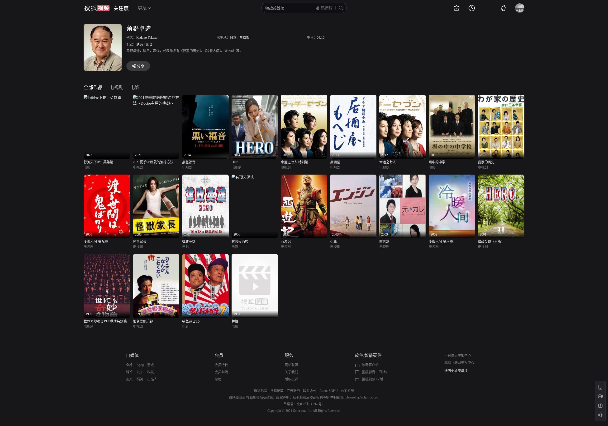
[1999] (107, 257)
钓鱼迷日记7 (191, 321)
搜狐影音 (368, 372)
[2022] (102, 98)
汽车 (140, 372)
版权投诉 (291, 379)
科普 (129, 372)
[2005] (353, 177)
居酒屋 (335, 162)
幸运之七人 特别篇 (294, 162)
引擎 (333, 241)
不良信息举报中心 (457, 355)
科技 (150, 372)
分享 (140, 66)
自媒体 (132, 355)
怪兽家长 (139, 241)
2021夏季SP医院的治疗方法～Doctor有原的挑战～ (155, 162)
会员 (219, 355)
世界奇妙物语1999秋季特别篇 (105, 321)
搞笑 (140, 379)
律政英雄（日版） (491, 241)
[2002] (452, 177)
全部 (129, 365)
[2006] (243, 177)
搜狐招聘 (277, 391)
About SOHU (328, 391)
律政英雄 (188, 241)
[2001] (501, 177)
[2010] (452, 98)
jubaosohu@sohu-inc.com (362, 397)
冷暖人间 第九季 (96, 241)
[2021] (156, 98)
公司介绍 (347, 391)
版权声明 (283, 397)
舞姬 (235, 321)
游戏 (150, 365)
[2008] (107, 177)
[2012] (402, 98)
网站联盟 (291, 365)
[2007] (205, 177)
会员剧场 (221, 372)
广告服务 (293, 391)
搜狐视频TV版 (372, 379)
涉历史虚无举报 (456, 371)
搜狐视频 (97, 8)
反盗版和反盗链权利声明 (311, 397)
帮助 (218, 379)
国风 (129, 379)
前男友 (384, 241)
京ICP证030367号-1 (311, 404)
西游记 (286, 241)
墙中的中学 (437, 162)
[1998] (156, 257)
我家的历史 (486, 162)
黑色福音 (188, 162)
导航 (142, 8)
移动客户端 (370, 365)
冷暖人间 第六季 (441, 241)
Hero (235, 162)
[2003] (402, 177)
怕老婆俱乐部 (143, 321)
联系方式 (309, 391)
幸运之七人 (387, 162)
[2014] (205, 98)
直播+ (383, 372)
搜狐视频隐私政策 (259, 397)
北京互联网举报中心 (459, 362)
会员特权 (221, 365)
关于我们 (291, 372)
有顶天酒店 (240, 241)
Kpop (140, 365)
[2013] (304, 98)
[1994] (205, 257)
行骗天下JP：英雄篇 (98, 162)
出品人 (152, 379)
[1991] (255, 257)
